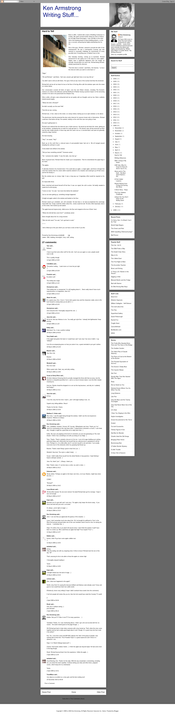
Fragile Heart (115, 323)
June (116, 144)
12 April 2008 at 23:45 (53, 260)
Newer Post (46, 692)
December (118, 128)
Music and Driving (116, 268)
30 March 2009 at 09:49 (54, 359)
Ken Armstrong (51, 424)
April (116, 150)
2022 (115, 89)
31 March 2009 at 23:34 (54, 575)
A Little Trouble (116, 449)
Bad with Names (116, 283)
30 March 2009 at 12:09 (54, 372)
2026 (115, 78)
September (118, 136)
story (64, 237)
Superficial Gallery (117, 313)
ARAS (113, 333)
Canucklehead (115, 326)
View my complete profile (119, 54)
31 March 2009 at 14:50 (54, 566)
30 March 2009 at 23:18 (54, 510)
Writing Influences (120, 158)
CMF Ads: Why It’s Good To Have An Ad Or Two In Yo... (121, 166)
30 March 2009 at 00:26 (54, 332)
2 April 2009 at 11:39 (53, 654)
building (52, 237)
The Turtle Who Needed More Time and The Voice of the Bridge (121, 344)
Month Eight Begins (117, 225)
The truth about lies (117, 306)
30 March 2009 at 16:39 (54, 409)
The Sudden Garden (117, 348)
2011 (115, 120)
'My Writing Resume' (121, 51)
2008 (115, 210)
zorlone (49, 579)
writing (72, 237)
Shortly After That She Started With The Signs (120, 377)
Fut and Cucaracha (117, 426)
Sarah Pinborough (117, 316)
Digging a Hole (115, 276)
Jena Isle (49, 317)
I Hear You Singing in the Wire (120, 413)
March (117, 153)
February (118, 204)
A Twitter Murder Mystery (119, 446)
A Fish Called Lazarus (119, 180)
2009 (115, 125)
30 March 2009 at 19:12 (54, 467)
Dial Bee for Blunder (117, 433)
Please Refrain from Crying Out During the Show (121, 185)
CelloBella (50, 264)
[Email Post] (68, 235)
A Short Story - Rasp (121, 190)
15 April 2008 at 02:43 (53, 304)
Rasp (112, 381)
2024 (115, 84)
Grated (113, 423)
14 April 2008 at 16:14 (53, 294)
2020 (115, 95)
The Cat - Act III (116, 245)
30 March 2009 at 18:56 (54, 420)
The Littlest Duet (116, 258)
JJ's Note (114, 410)
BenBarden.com (116, 330)
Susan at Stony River (53, 375)
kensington (59, 237)
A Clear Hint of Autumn (118, 453)
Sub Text (114, 373)
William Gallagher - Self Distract (121, 303)
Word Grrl (114, 297)
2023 (115, 87)
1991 (48, 237)
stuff (68, 237)
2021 (115, 92)
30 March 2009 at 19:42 (54, 485)
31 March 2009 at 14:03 (54, 543)
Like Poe (114, 396)
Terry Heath (50, 336)
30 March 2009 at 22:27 (54, 496)
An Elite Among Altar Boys (119, 286)
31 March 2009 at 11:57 (53, 532)
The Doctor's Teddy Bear (119, 366)
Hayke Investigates (117, 416)
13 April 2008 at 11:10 (53, 283)
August (117, 139)
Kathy (48, 327)
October (118, 133)
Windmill (49, 363)
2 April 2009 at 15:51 (53, 671)
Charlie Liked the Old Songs (120, 436)
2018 (115, 101)
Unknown (50, 471)
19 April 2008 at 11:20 (53, 324)
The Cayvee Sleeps (117, 370)
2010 (115, 123)
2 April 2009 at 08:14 (53, 611)
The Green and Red (117, 228)
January (118, 206)
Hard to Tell (118, 155)
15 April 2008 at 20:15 (53, 313)
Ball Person (114, 235)
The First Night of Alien (118, 262)
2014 (115, 112)
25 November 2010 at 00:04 (55, 679)
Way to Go (114, 255)
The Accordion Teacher (118, 265)
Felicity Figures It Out (118, 429)
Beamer (49, 350)
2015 (115, 109)
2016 (115, 106)
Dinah (48, 604)
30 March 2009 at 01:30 (54, 347)
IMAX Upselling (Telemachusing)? (122, 232)
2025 (115, 81)
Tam (48, 246)
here (77, 227)
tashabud (49, 546)
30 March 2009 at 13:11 (53, 390)
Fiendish (49, 274)
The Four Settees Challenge (120, 193)
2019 (115, 98)
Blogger (116, 711)
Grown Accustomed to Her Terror (121, 420)
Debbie (49, 536)
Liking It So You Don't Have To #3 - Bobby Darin (121, 198)
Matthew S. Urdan (52, 413)
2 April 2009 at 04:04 (53, 600)
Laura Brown (51, 489)
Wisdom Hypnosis (116, 300)
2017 (115, 103)
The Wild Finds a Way (118, 248)
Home (74, 692)
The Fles (114, 310)
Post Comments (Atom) (77, 698)
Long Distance (115, 393)
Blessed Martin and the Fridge (120, 280)
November (118, 130)
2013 (115, 114)
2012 (115, 117)
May (116, 147)
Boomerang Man (116, 443)
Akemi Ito (50, 297)
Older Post (101, 692)
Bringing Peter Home (117, 439)
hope (48, 500)
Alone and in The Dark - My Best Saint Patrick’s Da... (120, 173)
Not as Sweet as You (117, 385)
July (116, 142)
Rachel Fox (114, 320)
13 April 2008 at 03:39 (53, 270)
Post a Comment (50, 683)
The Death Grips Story (118, 252)
